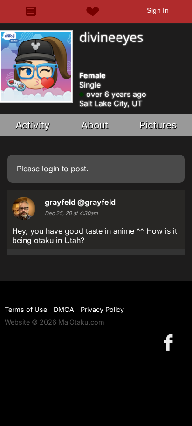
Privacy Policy (102, 309)
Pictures (158, 125)
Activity (32, 125)
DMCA (64, 309)
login (50, 168)
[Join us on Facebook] (170, 342)
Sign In (158, 10)
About (94, 125)
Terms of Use (26, 309)
